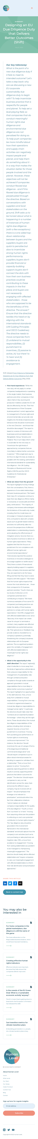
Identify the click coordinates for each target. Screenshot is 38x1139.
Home (5, 1075)
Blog (4, 1092)
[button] (32, 8)
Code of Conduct (8, 1087)
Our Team (6, 1081)
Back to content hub (14, 892)
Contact (5, 1095)
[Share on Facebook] (15, 883)
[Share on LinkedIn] (5, 883)
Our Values (6, 1084)
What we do (6, 1078)
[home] (6, 8)
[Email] (20, 883)
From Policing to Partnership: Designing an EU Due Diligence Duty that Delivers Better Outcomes (18, 376)
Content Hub (7, 1089)
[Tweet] (10, 883)
